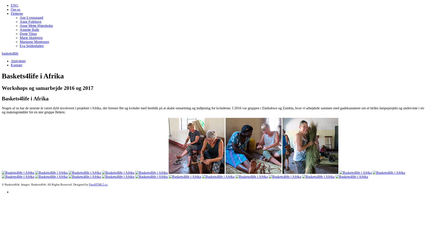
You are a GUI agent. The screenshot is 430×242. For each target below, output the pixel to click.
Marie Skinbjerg (31, 38)
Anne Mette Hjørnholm (36, 26)
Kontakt (16, 65)
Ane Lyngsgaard (31, 17)
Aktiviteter (18, 61)
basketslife (10, 53)
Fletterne (17, 13)
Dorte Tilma (28, 34)
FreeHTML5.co (98, 184)
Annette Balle (29, 30)
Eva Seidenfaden (32, 46)
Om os (15, 9)
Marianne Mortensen (34, 42)
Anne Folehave (30, 22)
